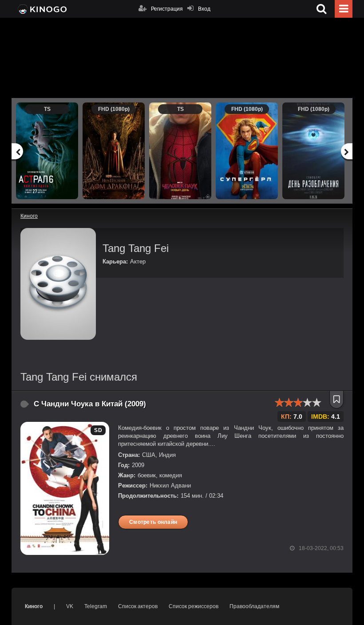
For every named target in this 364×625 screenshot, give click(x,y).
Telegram (95, 606)
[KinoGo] (41, 9)
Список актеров (138, 606)
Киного (34, 606)
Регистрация (167, 9)
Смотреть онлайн (153, 522)
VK (69, 606)
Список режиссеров (193, 606)
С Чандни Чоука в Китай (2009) (90, 404)
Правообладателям (254, 606)
